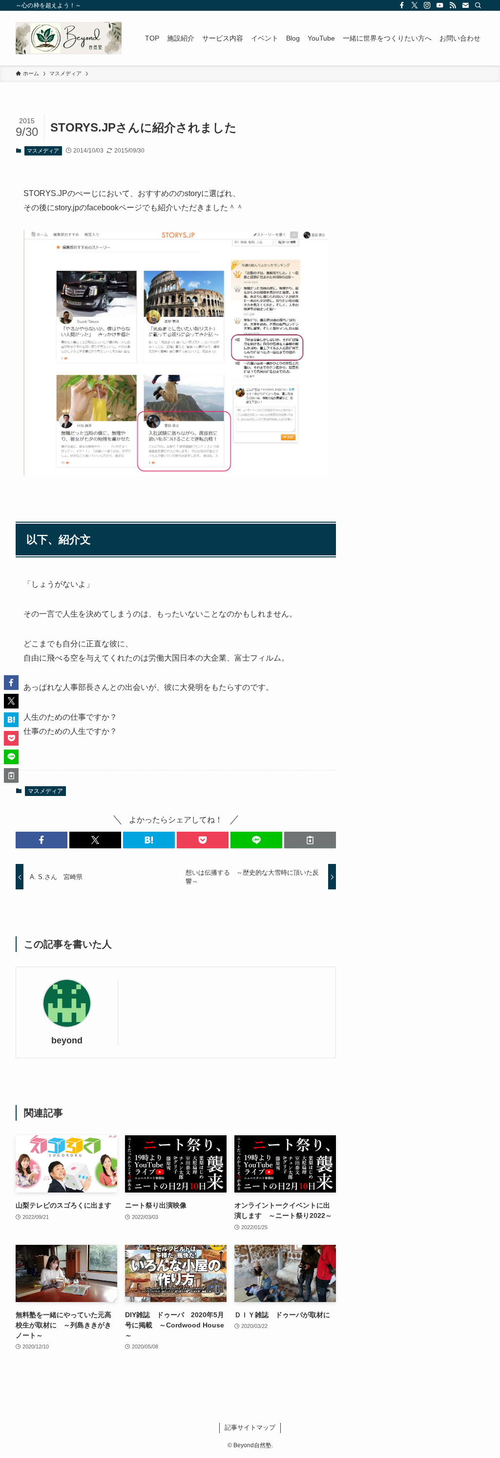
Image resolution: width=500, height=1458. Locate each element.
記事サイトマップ (250, 1427)
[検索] (478, 5)
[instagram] (427, 5)
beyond (67, 1040)
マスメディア (43, 151)
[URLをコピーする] (310, 840)
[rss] (452, 5)
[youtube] (440, 5)
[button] (41, 840)
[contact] (465, 5)
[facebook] (402, 5)
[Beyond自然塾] (69, 38)
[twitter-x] (414, 5)
